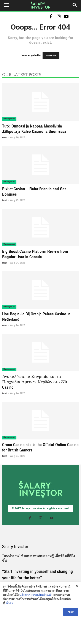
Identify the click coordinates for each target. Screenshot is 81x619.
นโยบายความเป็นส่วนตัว (35, 595)
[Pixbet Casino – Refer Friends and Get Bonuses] (40, 164)
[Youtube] (66, 17)
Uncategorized (9, 118)
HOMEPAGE (51, 55)
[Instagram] (58, 17)
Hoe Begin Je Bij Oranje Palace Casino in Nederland (36, 317)
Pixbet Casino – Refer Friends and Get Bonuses (34, 192)
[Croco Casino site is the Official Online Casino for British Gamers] (40, 420)
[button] (75, 6)
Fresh (4, 137)
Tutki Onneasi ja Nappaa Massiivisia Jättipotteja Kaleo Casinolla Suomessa (34, 129)
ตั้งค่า (9, 603)
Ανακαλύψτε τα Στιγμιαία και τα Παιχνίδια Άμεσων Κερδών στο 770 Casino (34, 382)
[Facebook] (51, 17)
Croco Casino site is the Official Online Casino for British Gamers (40, 447)
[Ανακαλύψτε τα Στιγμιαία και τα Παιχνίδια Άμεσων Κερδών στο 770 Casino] (40, 352)
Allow (71, 612)
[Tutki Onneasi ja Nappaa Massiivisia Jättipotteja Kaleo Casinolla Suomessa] (40, 102)
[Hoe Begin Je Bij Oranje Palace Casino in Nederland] (40, 290)
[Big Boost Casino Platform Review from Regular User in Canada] (40, 227)
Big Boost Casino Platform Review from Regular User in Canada (35, 254)
